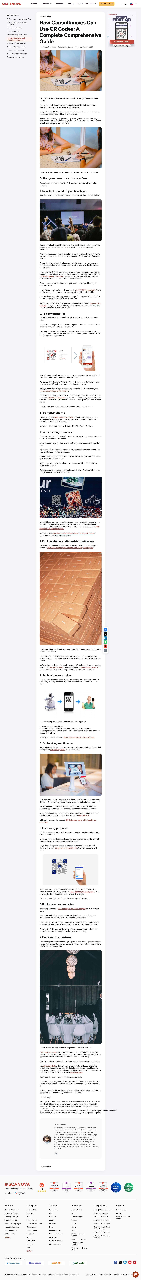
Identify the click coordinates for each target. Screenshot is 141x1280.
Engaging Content (11, 1220)
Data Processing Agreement (124, 1274)
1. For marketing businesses (17, 35)
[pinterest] (134, 1262)
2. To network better (14, 28)
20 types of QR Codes (56, 398)
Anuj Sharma (68, 47)
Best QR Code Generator (103, 1210)
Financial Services (55, 1241)
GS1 (28, 1248)
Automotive (53, 1237)
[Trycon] (20, 1193)
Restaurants (53, 1210)
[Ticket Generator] (13, 1263)
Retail (51, 1220)
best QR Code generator (85, 290)
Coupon (30, 1244)
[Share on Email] (105, 646)
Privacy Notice (91, 1274)
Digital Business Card (34, 1224)
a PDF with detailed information (51, 276)
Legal (74, 1224)
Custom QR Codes (11, 1213)
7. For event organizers (15, 57)
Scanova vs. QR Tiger (102, 1224)
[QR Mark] (78, 1263)
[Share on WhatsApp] (105, 642)
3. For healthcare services (16, 43)
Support (75, 1230)
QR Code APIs (10, 1234)
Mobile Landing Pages (13, 1224)
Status (74, 1227)
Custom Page (32, 1230)
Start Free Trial (107, 4)
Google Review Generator (77, 1243)
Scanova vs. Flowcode (102, 1220)
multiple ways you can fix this (66, 848)
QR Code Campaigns (79, 1239)
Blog (73, 1213)
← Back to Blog (45, 16)
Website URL (31, 1210)
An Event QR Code (48, 1052)
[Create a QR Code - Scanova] (121, 29)
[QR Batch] (35, 1263)
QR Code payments (57, 750)
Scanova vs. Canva (101, 1217)
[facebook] (115, 1262)
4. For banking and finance (16, 47)
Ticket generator (76, 1072)
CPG (51, 1213)
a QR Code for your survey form (81, 892)
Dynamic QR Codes (12, 1210)
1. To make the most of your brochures (17, 23)
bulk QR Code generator (89, 667)
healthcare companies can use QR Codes (79, 737)
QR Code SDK (83, 815)
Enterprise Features (12, 1227)
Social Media (31, 1227)
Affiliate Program (78, 1217)
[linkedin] (125, 1262)
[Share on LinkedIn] (105, 638)
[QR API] (56, 1263)
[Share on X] (105, 634)
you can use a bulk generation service (54, 391)
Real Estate (31, 1241)
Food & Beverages (56, 1234)
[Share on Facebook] (105, 629)
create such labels (56, 667)
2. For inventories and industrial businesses (16, 39)
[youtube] (130, 1262)
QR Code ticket (49, 1066)
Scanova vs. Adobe (101, 1213)
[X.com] (120, 1262)
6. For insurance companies (17, 54)
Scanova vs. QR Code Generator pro (102, 1228)
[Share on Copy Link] (105, 650)
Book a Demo (77, 1210)
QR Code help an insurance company (72, 909)
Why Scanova (121, 1210)
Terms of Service (105, 1274)
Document (30, 1213)
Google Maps (32, 1220)
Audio (29, 1237)
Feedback (30, 1234)
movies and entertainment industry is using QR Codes (73, 533)
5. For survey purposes (15, 50)
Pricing (118, 1213)
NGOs (51, 1227)
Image (29, 1217)
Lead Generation (11, 1230)
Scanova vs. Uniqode (101, 1232)
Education (53, 1224)
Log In (121, 4)
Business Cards (54, 1230)
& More (7, 1237)
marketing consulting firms (63, 417)
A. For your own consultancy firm (19, 19)
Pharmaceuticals (55, 1244)
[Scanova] (11, 4)
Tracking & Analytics (12, 1217)
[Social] (56, 1153)
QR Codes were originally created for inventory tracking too (70, 548)
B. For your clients (13, 31)
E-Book (74, 1220)
